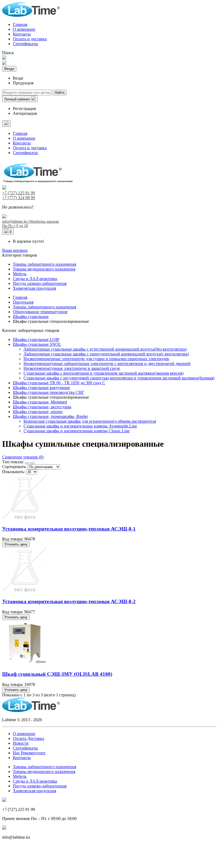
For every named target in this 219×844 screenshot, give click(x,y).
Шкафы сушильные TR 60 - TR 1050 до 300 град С (59, 382)
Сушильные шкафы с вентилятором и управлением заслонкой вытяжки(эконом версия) (103, 373)
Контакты (22, 34)
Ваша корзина (15, 250)
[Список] (32, 463)
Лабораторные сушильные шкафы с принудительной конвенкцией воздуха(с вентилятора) (106, 354)
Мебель (19, 274)
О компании (24, 29)
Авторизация (25, 113)
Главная (20, 24)
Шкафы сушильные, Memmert (40, 402)
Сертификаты (25, 43)
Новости (21, 743)
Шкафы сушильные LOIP (36, 339)
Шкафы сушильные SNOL (37, 344)
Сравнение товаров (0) (23, 457)
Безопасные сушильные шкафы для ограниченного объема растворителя (90, 421)
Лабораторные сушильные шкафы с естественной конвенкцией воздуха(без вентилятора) (105, 349)
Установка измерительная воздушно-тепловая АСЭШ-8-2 (69, 601)
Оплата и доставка (30, 39)
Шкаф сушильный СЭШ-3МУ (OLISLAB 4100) (57, 674)
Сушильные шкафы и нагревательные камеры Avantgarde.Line (80, 426)
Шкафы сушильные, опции (37, 411)
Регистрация (24, 108)
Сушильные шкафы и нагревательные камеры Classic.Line (77, 431)
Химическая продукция (34, 288)
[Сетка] (27, 463)
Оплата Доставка (28, 738)
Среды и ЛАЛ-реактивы (35, 278)
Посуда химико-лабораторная (40, 283)
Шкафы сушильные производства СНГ (48, 392)
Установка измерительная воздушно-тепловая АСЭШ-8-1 (69, 529)
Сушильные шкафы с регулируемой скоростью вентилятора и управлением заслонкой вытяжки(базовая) (119, 378)
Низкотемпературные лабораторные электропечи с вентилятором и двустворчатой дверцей (107, 363)
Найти (59, 93)
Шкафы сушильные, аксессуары (42, 407)
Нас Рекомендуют (29, 753)
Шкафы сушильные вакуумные (41, 387)
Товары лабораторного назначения (44, 264)
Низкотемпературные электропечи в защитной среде (72, 368)
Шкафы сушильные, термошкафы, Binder (50, 416)
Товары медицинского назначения (44, 269)
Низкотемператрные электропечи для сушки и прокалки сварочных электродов (96, 358)
